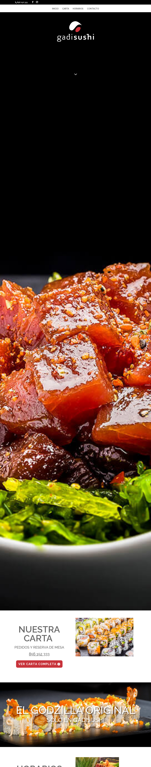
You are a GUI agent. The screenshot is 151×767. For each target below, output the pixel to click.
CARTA (65, 9)
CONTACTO (93, 9)
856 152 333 (39, 654)
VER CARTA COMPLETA (37, 664)
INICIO (55, 9)
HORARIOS (78, 9)
